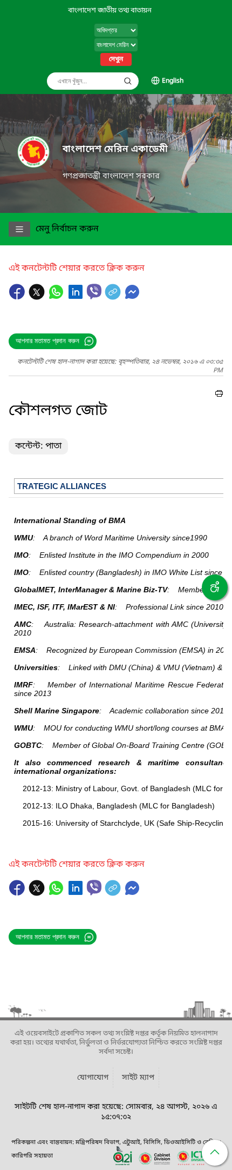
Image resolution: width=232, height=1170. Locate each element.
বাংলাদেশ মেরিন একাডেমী (115, 149)
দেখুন (116, 59)
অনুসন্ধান (128, 81)
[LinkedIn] (76, 297)
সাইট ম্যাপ (138, 1078)
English (172, 81)
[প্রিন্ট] (219, 395)
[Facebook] (18, 297)
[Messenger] (132, 297)
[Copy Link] (114, 297)
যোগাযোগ (92, 1078)
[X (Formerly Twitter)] (37, 297)
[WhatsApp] (57, 297)
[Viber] (94, 291)
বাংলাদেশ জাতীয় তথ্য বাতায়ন (110, 10)
